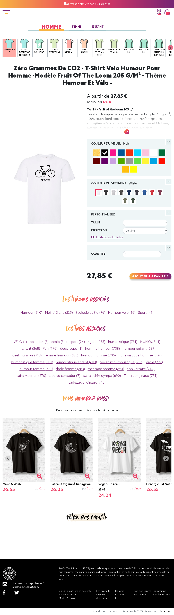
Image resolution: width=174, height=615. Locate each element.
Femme (76, 27)
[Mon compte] (159, 11)
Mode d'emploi (67, 598)
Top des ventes (142, 591)
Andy (137, 488)
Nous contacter (67, 594)
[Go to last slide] (8, 458)
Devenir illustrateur (102, 596)
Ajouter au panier (149, 276)
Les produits (103, 591)
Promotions (159, 591)
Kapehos (165, 611)
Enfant (98, 27)
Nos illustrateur (161, 594)
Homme (51, 27)
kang (42, 488)
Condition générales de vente (75, 591)
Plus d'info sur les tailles (108, 237)
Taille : (96, 222)
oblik (107, 102)
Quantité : (98, 254)
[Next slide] (170, 47)
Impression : (99, 230)
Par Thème (140, 594)
